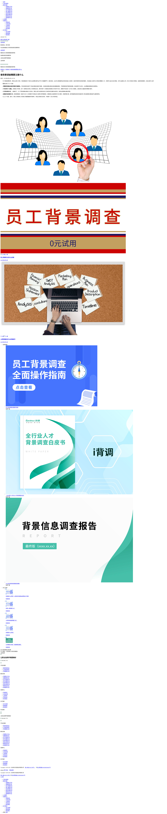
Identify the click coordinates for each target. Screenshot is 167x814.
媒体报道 (8, 33)
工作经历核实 (6, 669)
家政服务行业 (9, 17)
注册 (8, 39)
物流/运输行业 (9, 14)
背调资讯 (8, 22)
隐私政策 (11, 770)
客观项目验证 (6, 668)
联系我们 (8, 34)
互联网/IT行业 (9, 6)
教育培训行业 (9, 16)
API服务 (5, 19)
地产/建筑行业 (9, 11)
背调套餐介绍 (6, 671)
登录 (2, 39)
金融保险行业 (9, 8)
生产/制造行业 (9, 9)
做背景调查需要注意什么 (16, 69)
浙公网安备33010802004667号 (44, 767)
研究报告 (8, 28)
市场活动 (8, 26)
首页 (4, 1)
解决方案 (5, 5)
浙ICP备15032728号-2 (30, 767)
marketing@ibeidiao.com (7, 662)
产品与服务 (5, 3)
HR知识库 (8, 23)
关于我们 (5, 30)
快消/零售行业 (9, 12)
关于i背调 (8, 31)
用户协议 (6, 770)
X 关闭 (2, 776)
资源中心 (5, 20)
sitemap (2, 770)
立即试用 (5, 39)
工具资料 (8, 25)
